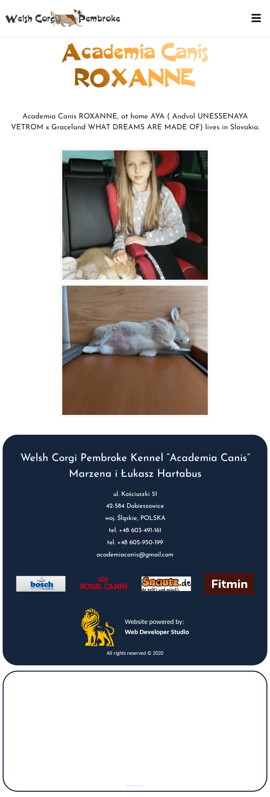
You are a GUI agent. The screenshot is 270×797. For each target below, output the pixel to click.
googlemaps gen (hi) (132, 785)
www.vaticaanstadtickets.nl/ (139, 785)
